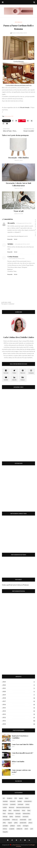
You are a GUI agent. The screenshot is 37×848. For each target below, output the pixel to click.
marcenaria (25, 816)
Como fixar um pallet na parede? (22, 753)
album (26, 798)
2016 (19, 704)
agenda (21, 798)
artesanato (12, 801)
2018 (19, 698)
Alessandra (11, 223)
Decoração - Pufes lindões (18, 157)
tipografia (5, 831)
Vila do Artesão (24, 107)
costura (27, 804)
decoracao (8, 116)
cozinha (5, 807)
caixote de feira (27, 801)
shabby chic (19, 828)
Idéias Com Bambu (18, 761)
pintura (30, 822)
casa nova (5, 804)
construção (20, 804)
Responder (10, 239)
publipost (12, 825)
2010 (19, 724)
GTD (16, 798)
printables (5, 825)
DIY (12, 116)
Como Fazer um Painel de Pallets (22, 744)
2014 (19, 711)
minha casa (14, 819)
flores (29, 810)
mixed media (23, 819)
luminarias (17, 816)
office (4, 822)
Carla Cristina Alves (18, 33)
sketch (26, 828)
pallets (15, 822)
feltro (10, 810)
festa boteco (17, 810)
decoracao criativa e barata (22, 807)
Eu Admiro (9, 798)
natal (30, 819)
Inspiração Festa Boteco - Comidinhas (20, 737)
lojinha (11, 816)
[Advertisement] (18, 489)
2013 (19, 714)
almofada (5, 801)
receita (19, 825)
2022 (18, 685)
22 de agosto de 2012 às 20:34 (23, 223)
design (4, 810)
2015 (19, 708)
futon (4, 813)
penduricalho (23, 822)
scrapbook (11, 828)
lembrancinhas (26, 813)
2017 (19, 701)
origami (10, 822)
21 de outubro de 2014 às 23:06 (16, 258)
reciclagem (25, 825)
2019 (18, 695)
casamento (12, 804)
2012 (19, 717)
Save (24, 120)
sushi (31, 828)
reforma (5, 828)
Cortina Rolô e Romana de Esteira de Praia (18, 85)
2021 (18, 688)
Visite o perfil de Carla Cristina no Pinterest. (15, 585)
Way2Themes (16, 845)
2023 (18, 682)
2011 (19, 721)
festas (23, 810)
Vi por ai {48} (18, 211)
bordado (20, 801)
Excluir (15, 239)
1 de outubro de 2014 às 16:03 (22, 244)
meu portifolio (6, 819)
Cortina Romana (19, 61)
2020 (18, 691)
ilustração (18, 813)
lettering (5, 816)
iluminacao (10, 813)
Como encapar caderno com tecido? (21, 771)
